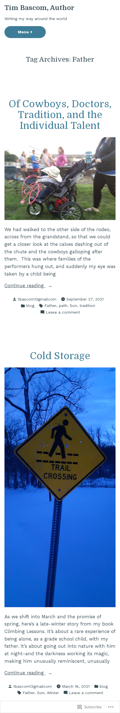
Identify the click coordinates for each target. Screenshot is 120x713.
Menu (32, 32)
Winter (53, 693)
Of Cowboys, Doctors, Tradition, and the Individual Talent (60, 115)
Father (50, 305)
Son (73, 305)
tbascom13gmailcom (37, 299)
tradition (87, 305)
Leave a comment (63, 312)
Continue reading (24, 286)
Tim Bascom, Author (39, 8)
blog (30, 305)
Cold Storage (60, 356)
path (63, 305)
